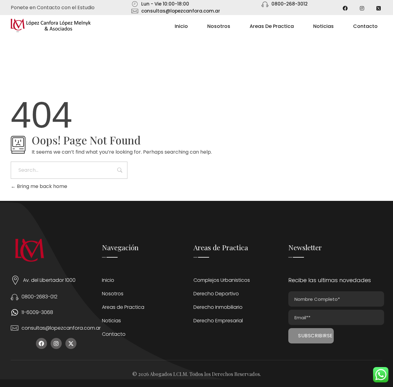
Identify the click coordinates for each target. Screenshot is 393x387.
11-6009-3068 (37, 312)
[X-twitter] (70, 343)
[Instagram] (56, 343)
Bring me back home (41, 186)
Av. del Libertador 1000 (49, 280)
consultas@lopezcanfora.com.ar (61, 327)
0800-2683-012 (39, 296)
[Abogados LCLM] (51, 25)
